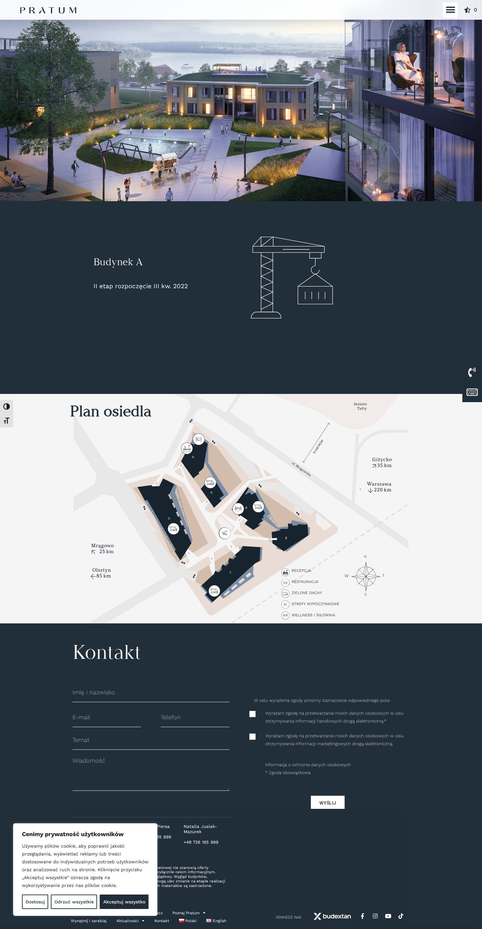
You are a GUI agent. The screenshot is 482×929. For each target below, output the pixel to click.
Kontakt (161, 920)
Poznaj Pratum (186, 913)
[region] (85, 869)
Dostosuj (35, 901)
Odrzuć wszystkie (74, 901)
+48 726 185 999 (201, 842)
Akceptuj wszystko (124, 901)
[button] (450, 10)
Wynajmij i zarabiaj (89, 920)
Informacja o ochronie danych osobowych (308, 764)
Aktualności (127, 920)
